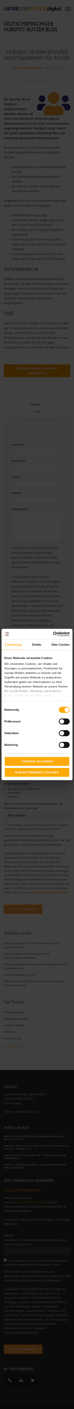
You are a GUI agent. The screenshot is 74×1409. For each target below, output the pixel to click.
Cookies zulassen (37, 761)
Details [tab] (36, 644)
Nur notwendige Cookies (37, 772)
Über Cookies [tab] (60, 644)
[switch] (60, 721)
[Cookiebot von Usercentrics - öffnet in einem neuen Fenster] (53, 634)
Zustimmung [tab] (13, 644)
